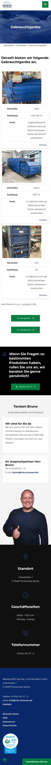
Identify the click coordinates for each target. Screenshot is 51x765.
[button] (25, 318)
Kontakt (7, 704)
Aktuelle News (11, 714)
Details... (43, 145)
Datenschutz (10, 725)
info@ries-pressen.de (20, 700)
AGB (5, 718)
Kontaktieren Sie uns (36, 761)
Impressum (9, 721)
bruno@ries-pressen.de (25, 472)
